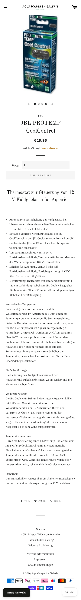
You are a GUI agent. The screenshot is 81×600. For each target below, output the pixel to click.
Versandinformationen (40, 554)
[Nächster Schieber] (52, 104)
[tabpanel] (40, 54)
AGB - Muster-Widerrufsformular (40, 534)
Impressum (40, 559)
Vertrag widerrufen (16, 592)
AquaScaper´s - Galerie (45, 573)
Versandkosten (50, 148)
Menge (15, 165)
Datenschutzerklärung (40, 540)
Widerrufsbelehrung (40, 545)
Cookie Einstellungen (40, 564)
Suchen (40, 529)
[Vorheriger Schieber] (29, 104)
